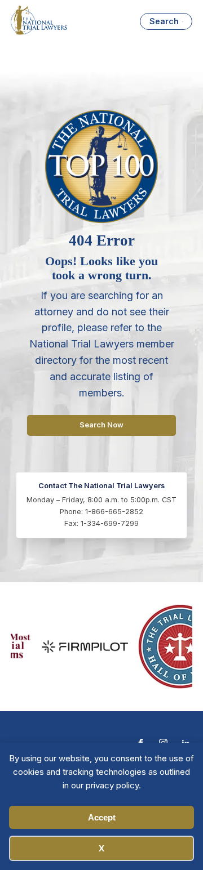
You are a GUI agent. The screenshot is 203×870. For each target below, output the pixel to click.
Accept (102, 817)
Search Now (101, 425)
